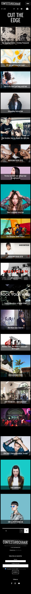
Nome (15, 559)
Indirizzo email (15, 563)
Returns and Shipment (10, 545)
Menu (28, 3)
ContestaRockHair (11, 3)
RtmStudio (18, 550)
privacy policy (22, 569)
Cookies (24, 545)
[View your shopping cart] (27, 8)
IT (1, 9)
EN (5, 9)
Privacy (19, 545)
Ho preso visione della (16, 569)
